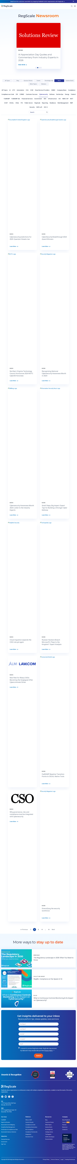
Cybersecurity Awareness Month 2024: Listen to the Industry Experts (22, 508)
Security (32, 107)
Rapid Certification (5, 1122)
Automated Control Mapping (8, 1124)
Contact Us (64, 1129)
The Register (48, 1134)
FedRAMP (7, 98)
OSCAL (11, 103)
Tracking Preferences (70, 1159)
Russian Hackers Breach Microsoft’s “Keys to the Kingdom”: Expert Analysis (51, 642)
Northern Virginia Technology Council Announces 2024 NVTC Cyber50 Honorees (21, 373)
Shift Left (39, 107)
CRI (17, 94)
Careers (64, 1122)
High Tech (3, 1144)
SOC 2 (46, 107)
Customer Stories (49, 1122)
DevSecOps (59, 94)
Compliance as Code (8, 94)
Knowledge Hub (49, 1129)
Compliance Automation (31, 1127)
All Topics (5, 90)
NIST (71, 98)
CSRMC (22, 94)
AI (10, 90)
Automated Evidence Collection (8, 1132)
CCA (27, 90)
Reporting (45, 103)
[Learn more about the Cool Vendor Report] (67, 1138)
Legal (62, 1159)
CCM (31, 90)
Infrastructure (52, 98)
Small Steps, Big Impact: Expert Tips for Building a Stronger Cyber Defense (54, 508)
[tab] (36, 67)
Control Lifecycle (29, 1122)
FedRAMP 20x (16, 98)
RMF (71, 103)
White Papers (48, 1124)
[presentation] (39, 35)
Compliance (71, 90)
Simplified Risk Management (8, 1127)
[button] (47, 112)
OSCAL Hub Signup (49, 1136)
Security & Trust (29, 1136)
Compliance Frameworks (31, 1132)
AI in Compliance (29, 1129)
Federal (73, 94)
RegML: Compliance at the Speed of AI (48, 979)
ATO (13, 90)
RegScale (37, 103)
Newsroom (64, 1127)
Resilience (53, 103)
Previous (25, 929)
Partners (64, 1124)
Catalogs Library (49, 1132)
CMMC (53, 90)
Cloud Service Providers (42, 90)
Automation (20, 90)
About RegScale (66, 1120)
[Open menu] (75, 6)
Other (17, 103)
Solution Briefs (48, 1127)
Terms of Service (55, 1159)
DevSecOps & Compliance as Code (9, 1129)
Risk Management (63, 103)
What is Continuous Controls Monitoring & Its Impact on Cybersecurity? (53, 999)
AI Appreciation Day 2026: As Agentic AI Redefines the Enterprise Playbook (37, 56)
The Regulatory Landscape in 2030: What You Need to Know (53, 959)
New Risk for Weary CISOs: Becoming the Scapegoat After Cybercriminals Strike (21, 680)
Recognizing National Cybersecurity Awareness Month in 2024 (54, 373)
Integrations (28, 1134)
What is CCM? (28, 1120)
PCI (22, 103)
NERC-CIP (65, 98)
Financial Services (27, 98)
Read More (22, 65)
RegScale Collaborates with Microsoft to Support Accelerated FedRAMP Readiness (37, 1)
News (20, 50)
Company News (61, 90)
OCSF (6, 103)
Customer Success (31, 94)
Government (38, 98)
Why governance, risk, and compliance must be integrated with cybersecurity (21, 814)
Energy (67, 94)
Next (53, 929)
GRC (45, 98)
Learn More (13, 246)
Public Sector (29, 103)
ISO (60, 98)
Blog (46, 1120)
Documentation (49, 1139)
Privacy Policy (48, 1050)
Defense (52, 94)
